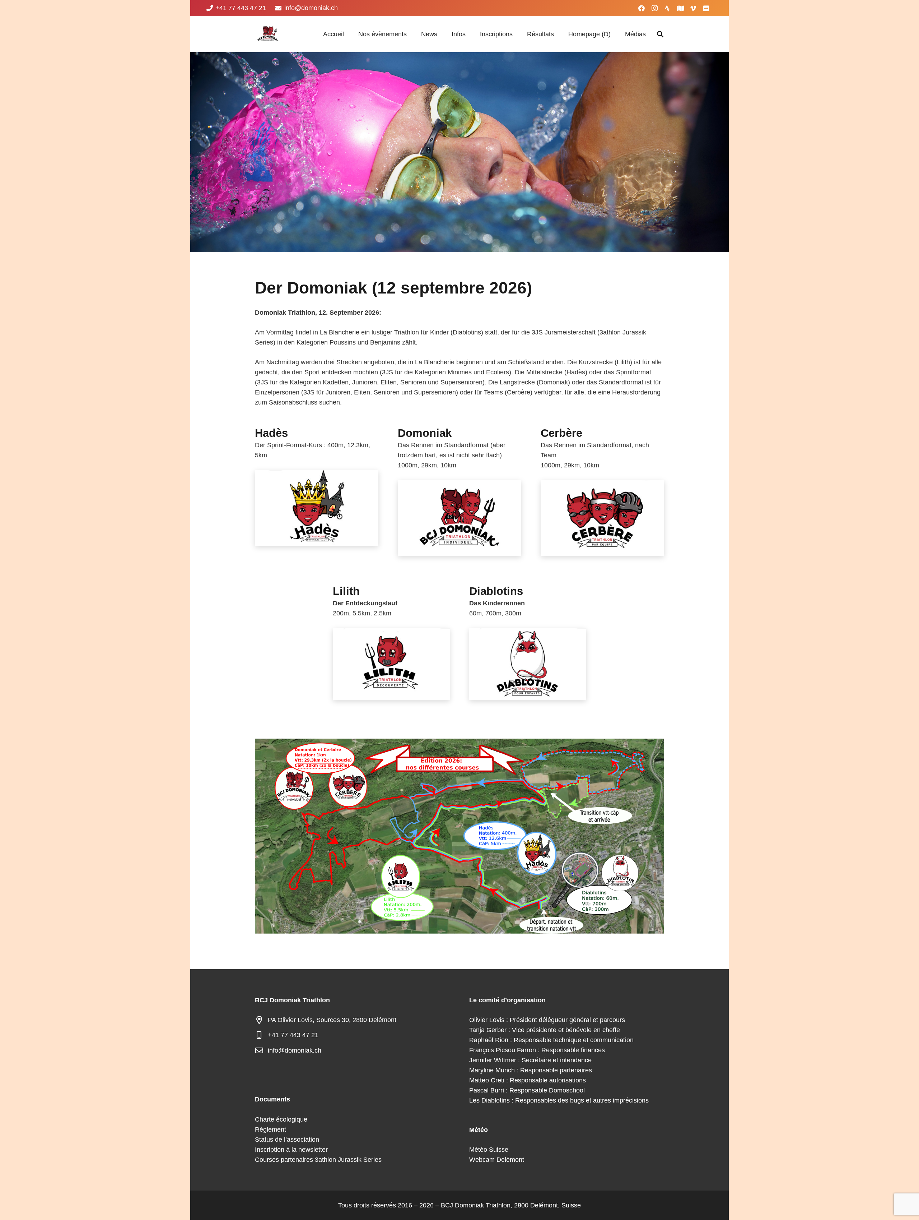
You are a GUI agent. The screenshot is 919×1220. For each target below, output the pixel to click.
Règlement (270, 1129)
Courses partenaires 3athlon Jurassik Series (318, 1159)
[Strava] (667, 8)
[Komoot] (680, 8)
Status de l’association (287, 1139)
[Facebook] (641, 8)
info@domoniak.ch (294, 1050)
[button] (411, 34)
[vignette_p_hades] (316, 508)
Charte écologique (281, 1119)
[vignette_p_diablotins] (527, 664)
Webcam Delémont (496, 1159)
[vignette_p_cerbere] (602, 518)
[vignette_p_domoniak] (459, 518)
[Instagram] (654, 8)
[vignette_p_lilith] (391, 664)
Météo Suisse (488, 1149)
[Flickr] (706, 8)
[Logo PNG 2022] (267, 34)
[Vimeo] (693, 8)
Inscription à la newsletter (291, 1149)
